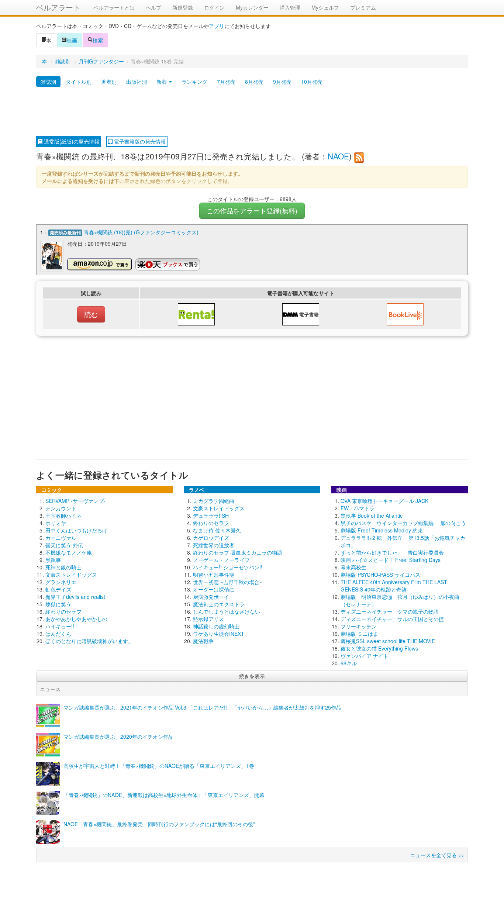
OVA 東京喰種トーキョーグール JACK (384, 500)
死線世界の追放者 (213, 545)
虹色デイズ (58, 589)
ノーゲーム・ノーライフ (221, 559)
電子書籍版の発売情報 (139, 141)
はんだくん (58, 633)
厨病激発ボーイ (211, 596)
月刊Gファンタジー (101, 61)
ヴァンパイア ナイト (365, 655)
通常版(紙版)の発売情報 (70, 141)
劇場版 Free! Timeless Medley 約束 (382, 530)
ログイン (214, 7)
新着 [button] (162, 81)
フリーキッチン (359, 626)
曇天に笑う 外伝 (64, 545)
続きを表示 (252, 676)
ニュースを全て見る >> (437, 855)
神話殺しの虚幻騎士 (216, 626)
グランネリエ (60, 582)
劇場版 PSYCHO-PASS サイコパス (380, 574)
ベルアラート (58, 7)
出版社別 (136, 81)
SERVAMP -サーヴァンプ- (75, 500)
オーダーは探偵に (213, 589)
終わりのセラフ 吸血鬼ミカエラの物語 (237, 552)
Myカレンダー (252, 7)
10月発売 (311, 81)
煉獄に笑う (58, 604)
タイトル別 (79, 81)
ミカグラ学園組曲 (213, 500)
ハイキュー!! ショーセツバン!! (227, 567)
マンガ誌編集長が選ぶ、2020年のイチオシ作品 (118, 736)
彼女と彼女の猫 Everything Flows (379, 648)
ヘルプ (153, 7)
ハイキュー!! (59, 626)
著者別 (109, 81)
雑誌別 (62, 61)
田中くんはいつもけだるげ (76, 530)
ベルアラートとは (114, 7)
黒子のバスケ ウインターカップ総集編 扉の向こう (403, 523)
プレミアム (363, 7)
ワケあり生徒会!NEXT (218, 633)
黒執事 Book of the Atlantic (372, 515)
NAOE (338, 156)
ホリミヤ (55, 523)
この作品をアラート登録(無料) (252, 210)
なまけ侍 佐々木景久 (217, 530)
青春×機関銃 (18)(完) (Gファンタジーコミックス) (141, 232)
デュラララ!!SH (211, 515)
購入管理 (290, 7)
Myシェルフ (325, 7)
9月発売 (282, 81)
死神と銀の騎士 (63, 567)
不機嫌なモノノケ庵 (68, 552)
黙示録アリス (208, 618)
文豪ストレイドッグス (71, 574)
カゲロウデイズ (211, 537)
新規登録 (182, 7)
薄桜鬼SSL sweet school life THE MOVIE (388, 641)
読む (91, 314)
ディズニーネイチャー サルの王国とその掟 (392, 618)
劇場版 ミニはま (359, 633)
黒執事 (53, 559)
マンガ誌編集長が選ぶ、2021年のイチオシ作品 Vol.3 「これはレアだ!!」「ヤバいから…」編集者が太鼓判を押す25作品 (202, 707)
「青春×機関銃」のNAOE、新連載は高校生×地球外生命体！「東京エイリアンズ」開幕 (164, 795)
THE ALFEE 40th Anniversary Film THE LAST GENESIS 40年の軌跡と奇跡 (394, 585)
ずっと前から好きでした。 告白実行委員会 (392, 552)
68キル (349, 663)
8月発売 (254, 81)
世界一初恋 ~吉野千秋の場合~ (227, 582)
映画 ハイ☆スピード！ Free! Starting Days (391, 559)
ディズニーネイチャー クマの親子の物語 (390, 611)
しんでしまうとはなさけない (226, 611)
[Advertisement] (252, 111)
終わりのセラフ (63, 611)
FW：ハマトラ (357, 508)
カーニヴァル (60, 537)
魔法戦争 (203, 641)
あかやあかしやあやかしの (76, 618)
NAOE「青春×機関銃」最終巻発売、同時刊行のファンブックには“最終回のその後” (159, 824)
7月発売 (226, 81)
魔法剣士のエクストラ (219, 604)
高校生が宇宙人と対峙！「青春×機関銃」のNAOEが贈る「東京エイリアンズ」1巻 (158, 765)
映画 (72, 40)
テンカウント (60, 508)
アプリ (216, 26)
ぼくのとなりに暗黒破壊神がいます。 (89, 641)
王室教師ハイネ (63, 515)
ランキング (194, 81)
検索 (98, 40)
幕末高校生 (353, 567)
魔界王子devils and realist (75, 596)
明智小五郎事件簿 (213, 574)
